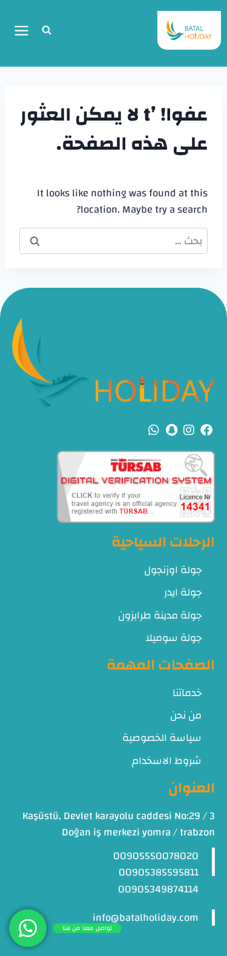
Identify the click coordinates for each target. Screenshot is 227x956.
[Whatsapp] (153, 430)
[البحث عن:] (113, 240)
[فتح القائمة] (15, 30)
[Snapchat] (171, 430)
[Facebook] (206, 430)
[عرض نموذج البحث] (46, 30)
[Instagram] (188, 430)
